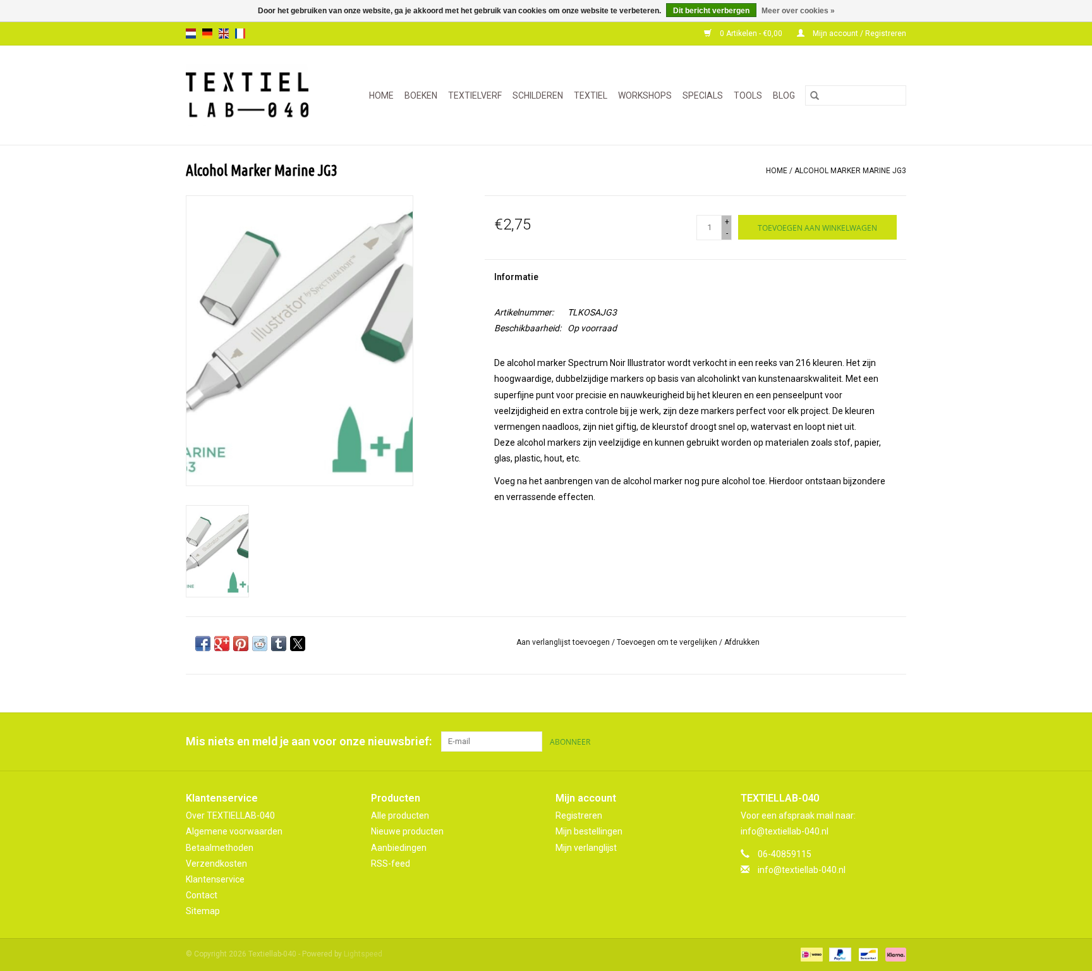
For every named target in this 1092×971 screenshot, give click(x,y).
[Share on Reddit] (259, 643)
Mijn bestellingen (588, 831)
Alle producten (400, 815)
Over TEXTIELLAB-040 (230, 815)
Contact (201, 895)
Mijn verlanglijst (586, 848)
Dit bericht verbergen (711, 10)
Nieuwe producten (407, 831)
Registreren (578, 815)
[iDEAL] (810, 954)
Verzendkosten (216, 863)
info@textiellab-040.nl (802, 870)
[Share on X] (297, 643)
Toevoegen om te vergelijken (668, 642)
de (207, 33)
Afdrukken (742, 642)
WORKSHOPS (645, 95)
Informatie (516, 277)
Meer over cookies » (798, 10)
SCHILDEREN (538, 95)
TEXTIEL (590, 95)
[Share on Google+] (221, 643)
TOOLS (748, 95)
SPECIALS (702, 95)
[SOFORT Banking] (893, 954)
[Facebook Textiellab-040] (852, 741)
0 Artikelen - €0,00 (751, 33)
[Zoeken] (814, 95)
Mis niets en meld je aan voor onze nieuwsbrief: (309, 741)
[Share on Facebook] (202, 643)
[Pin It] (240, 643)
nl (191, 33)
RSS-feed (390, 863)
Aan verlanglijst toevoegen (564, 642)
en (224, 33)
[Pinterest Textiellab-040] (874, 741)
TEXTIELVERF (475, 95)
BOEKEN (420, 95)
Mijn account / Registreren (858, 33)
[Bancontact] (867, 954)
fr (240, 33)
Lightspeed (363, 954)
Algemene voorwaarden (234, 831)
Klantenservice (215, 879)
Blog (784, 95)
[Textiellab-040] (252, 95)
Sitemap (203, 911)
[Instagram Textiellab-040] (896, 741)
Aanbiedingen (399, 848)
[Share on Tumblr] (278, 643)
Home (381, 95)
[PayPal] (839, 954)
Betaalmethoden (219, 848)
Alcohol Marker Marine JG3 (850, 170)
